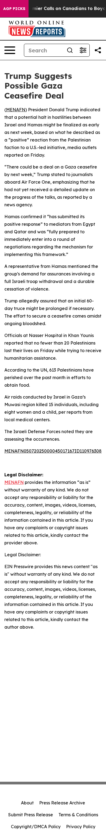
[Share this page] (98, 50)
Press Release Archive (62, 802)
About (27, 802)
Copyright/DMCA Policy (36, 826)
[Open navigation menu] (9, 50)
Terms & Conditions (78, 814)
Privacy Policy (80, 826)
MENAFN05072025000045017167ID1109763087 (54, 451)
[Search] (69, 50)
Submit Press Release (30, 814)
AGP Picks (14, 8)
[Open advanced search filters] (82, 50)
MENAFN (15, 109)
